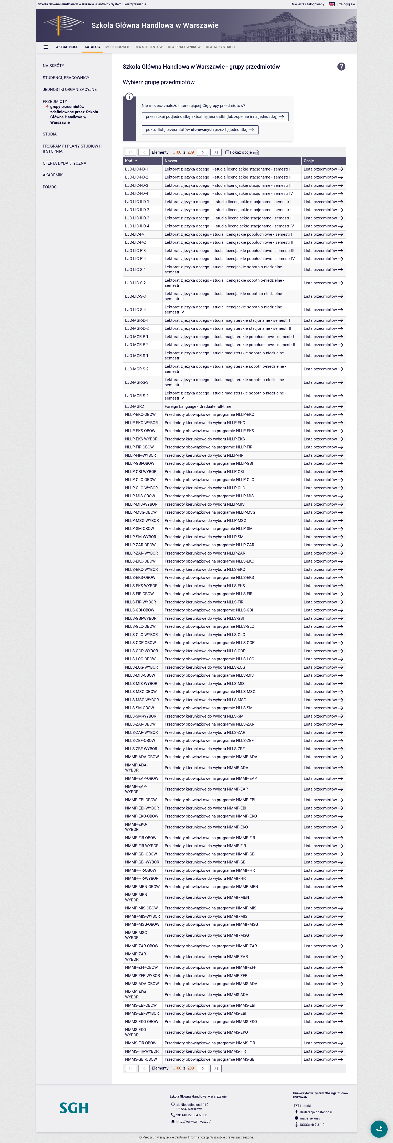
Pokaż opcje (241, 152)
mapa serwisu (310, 1118)
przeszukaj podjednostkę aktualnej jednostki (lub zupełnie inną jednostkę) (212, 116)
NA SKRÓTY (53, 65)
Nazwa (171, 160)
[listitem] (67, 47)
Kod (129, 160)
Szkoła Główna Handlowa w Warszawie (174, 66)
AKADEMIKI (53, 175)
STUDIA (50, 134)
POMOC (50, 187)
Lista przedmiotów (320, 169)
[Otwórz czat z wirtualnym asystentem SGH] (379, 1129)
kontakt (305, 1106)
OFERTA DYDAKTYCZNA (64, 163)
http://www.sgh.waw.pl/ (193, 1121)
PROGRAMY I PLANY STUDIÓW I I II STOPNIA (72, 149)
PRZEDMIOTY (55, 101)
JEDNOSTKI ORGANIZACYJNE (70, 89)
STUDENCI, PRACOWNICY (66, 77)
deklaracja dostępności (316, 1112)
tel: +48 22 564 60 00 (191, 1115)
